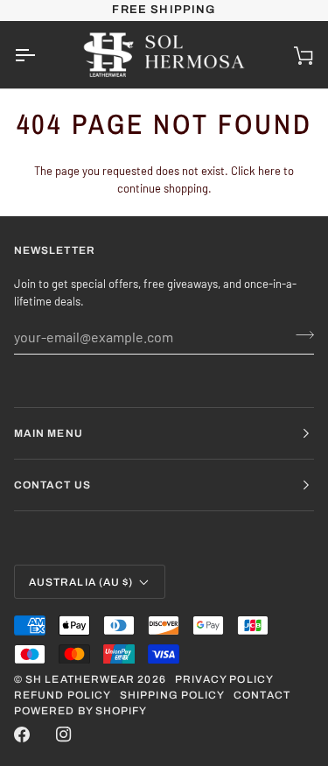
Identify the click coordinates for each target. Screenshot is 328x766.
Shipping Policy (172, 695)
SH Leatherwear (80, 679)
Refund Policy (62, 695)
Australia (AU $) (81, 582)
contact (262, 695)
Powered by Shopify (80, 711)
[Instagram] (64, 734)
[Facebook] (22, 734)
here (269, 171)
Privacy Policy (224, 679)
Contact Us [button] (52, 485)
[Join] (299, 334)
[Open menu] (40, 54)
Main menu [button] (48, 433)
